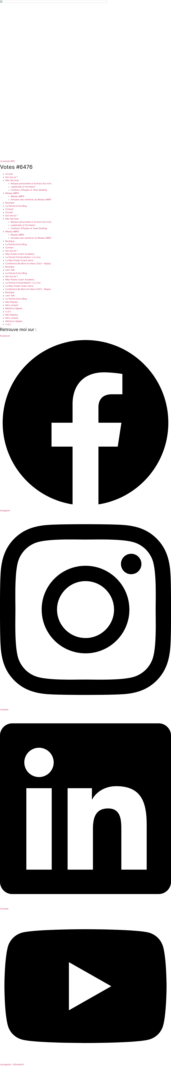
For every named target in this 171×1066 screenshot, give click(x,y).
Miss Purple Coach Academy (19, 254)
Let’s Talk (10, 270)
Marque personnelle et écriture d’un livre (31, 183)
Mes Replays (11, 302)
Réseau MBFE (12, 193)
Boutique (9, 202)
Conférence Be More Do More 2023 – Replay (28, 263)
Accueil (9, 174)
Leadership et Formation (23, 186)
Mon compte (11, 305)
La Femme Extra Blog (16, 206)
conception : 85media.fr (12, 1064)
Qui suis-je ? (11, 177)
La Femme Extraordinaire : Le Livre (22, 257)
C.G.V (8, 311)
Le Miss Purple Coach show (19, 260)
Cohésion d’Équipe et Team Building (29, 190)
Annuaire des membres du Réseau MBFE (31, 199)
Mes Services (12, 180)
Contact (9, 209)
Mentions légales (13, 308)
